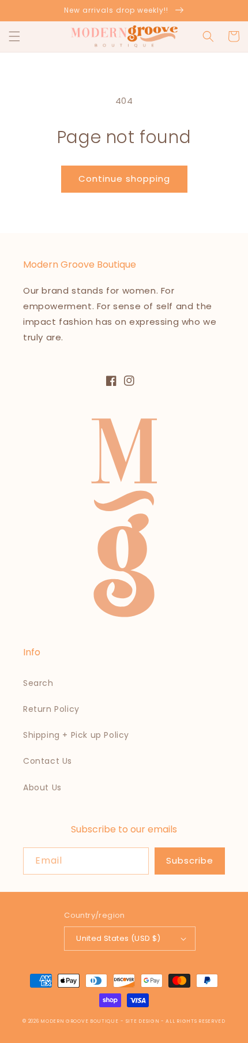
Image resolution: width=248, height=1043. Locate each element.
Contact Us (47, 761)
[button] (14, 36)
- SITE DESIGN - (143, 1021)
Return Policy (51, 709)
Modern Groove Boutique (79, 1021)
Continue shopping (124, 178)
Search (38, 683)
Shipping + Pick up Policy (76, 735)
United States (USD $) (118, 938)
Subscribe (189, 860)
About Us (42, 787)
